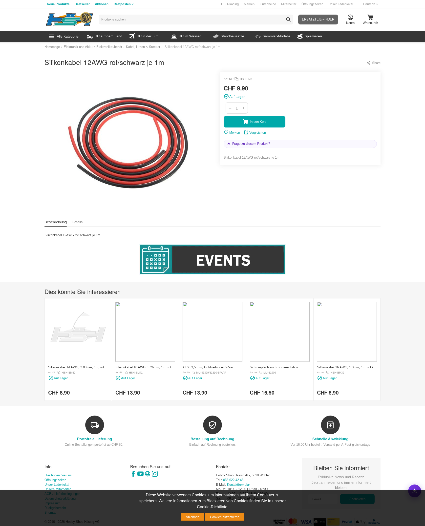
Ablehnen (192, 517)
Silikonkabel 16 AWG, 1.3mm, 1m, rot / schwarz (345, 367)
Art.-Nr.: (229, 79)
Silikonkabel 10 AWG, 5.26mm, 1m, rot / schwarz (144, 367)
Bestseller (82, 4)
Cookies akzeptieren (224, 517)
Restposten (122, 4)
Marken (249, 4)
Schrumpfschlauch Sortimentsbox (274, 367)
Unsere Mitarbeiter (57, 489)
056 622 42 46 (233, 480)
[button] (373, 63)
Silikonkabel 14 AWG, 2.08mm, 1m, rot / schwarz (77, 367)
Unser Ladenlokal (340, 4)
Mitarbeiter (288, 4)
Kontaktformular (238, 484)
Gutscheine (268, 4)
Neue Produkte (58, 4)
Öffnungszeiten (312, 4)
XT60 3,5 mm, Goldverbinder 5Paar (208, 367)
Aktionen (101, 4)
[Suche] (288, 19)
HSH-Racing (230, 4)
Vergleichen (257, 132)
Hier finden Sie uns (58, 475)
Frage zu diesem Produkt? (251, 144)
